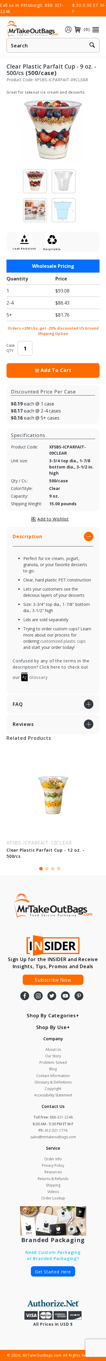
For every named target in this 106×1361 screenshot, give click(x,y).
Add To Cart (56, 370)
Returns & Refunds (53, 1178)
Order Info (53, 1158)
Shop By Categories (51, 1015)
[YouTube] (65, 996)
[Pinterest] (79, 996)
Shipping (53, 1185)
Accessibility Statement (53, 1095)
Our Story (53, 1055)
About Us (53, 1049)
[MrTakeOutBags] (32, 29)
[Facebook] (25, 996)
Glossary (37, 677)
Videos (53, 1191)
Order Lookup (53, 1198)
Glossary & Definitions (53, 1082)
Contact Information (53, 1075)
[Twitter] (52, 996)
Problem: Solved (53, 1062)
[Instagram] (38, 996)
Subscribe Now (53, 980)
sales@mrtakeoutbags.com (53, 1136)
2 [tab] (47, 868)
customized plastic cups (63, 641)
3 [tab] (52, 868)
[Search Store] (92, 45)
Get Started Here (53, 1271)
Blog (53, 1068)
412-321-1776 (55, 1130)
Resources (53, 1171)
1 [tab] (41, 868)
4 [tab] (58, 868)
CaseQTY (10, 348)
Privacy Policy (53, 1165)
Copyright (53, 1088)
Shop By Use (51, 1027)
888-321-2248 (61, 1117)
